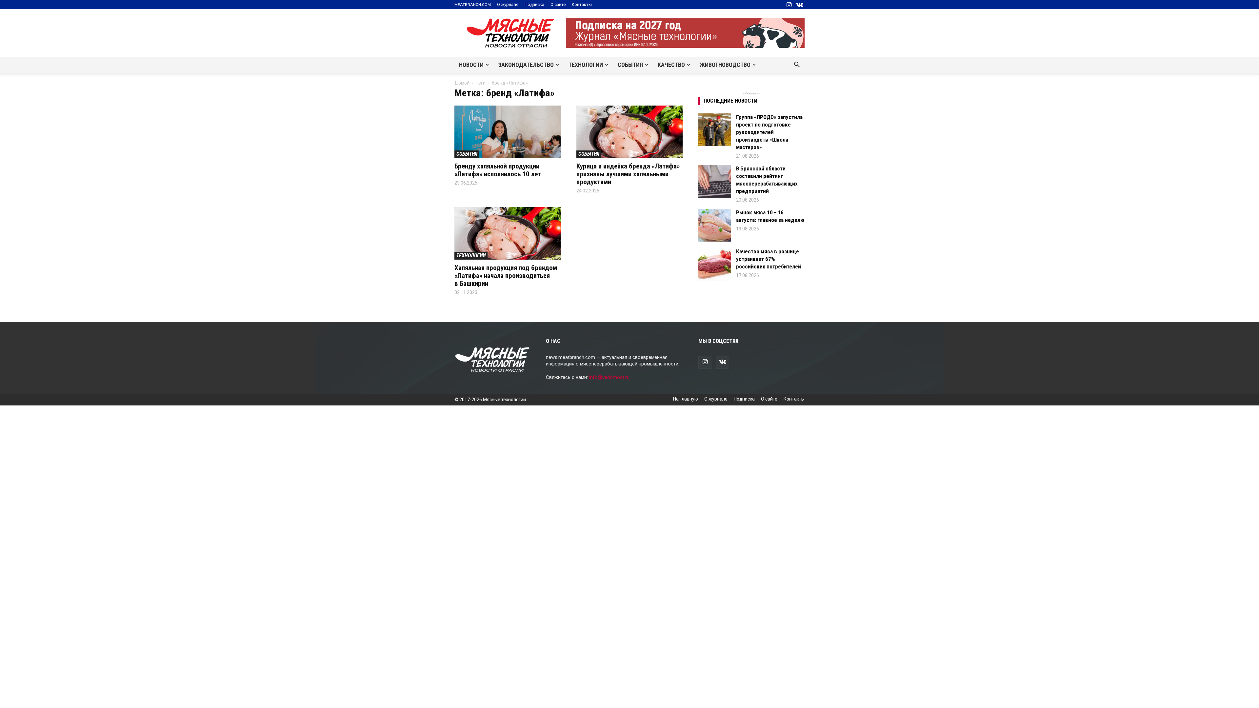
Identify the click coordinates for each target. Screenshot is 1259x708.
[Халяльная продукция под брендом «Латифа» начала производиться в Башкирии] (507, 233)
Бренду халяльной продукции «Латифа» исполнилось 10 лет (497, 170)
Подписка (534, 4)
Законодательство (526, 64)
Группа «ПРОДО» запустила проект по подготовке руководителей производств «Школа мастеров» (769, 132)
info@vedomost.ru (609, 377)
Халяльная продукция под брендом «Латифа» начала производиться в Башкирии (505, 275)
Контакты (582, 4)
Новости (471, 64)
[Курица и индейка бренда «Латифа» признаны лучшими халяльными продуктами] (629, 132)
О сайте (558, 4)
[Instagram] (789, 4)
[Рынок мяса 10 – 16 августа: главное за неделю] (714, 225)
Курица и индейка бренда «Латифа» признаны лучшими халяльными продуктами (628, 174)
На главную (685, 399)
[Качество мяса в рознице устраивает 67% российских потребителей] (714, 264)
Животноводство (725, 64)
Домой (462, 83)
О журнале (507, 4)
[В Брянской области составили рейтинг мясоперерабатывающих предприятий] (714, 181)
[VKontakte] (800, 4)
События (630, 64)
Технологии (586, 64)
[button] (797, 65)
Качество (671, 64)
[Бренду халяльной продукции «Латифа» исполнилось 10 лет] (507, 132)
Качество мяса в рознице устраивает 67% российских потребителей (768, 259)
